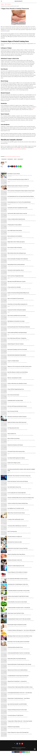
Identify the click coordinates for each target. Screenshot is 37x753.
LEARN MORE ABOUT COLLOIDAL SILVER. (15, 400)
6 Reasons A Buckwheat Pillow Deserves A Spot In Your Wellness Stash (21, 497)
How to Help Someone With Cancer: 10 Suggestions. (17, 338)
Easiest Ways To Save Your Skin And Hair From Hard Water (18, 641)
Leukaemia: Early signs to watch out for (15, 560)
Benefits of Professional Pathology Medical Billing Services (18, 292)
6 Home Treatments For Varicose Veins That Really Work (18, 732)
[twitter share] (10, 166)
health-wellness (16, 6)
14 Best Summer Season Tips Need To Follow (16, 613)
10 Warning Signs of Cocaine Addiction (15, 224)
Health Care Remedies (8, 4)
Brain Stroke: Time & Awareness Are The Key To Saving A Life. (19, 475)
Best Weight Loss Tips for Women (14, 173)
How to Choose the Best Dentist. (13, 394)
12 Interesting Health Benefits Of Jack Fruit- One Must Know (19, 652)
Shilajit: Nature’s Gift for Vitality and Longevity (16, 241)
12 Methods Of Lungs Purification (14, 726)
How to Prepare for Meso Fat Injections (15, 247)
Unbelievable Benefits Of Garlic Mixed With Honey (17, 658)
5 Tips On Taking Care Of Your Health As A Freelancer (17, 572)
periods (15, 159)
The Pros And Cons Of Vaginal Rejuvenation (16, 275)
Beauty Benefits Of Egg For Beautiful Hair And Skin (17, 624)
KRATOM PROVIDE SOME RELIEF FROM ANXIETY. (17, 355)
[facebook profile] (17, 743)
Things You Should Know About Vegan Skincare (16, 554)
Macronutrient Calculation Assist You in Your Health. (17, 349)
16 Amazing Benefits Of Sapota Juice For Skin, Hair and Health (19, 618)
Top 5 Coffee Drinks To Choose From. (14, 487)
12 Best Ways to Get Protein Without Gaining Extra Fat (17, 304)
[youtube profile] (22, 743)
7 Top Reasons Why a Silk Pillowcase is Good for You (17, 525)
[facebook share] (9, 166)
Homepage (2, 4)
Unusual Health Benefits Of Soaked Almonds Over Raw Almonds (19, 664)
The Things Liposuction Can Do (13, 427)
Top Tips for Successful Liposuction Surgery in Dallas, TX (18, 179)
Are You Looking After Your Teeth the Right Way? (17, 492)
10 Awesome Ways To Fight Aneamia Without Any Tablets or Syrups (20, 687)
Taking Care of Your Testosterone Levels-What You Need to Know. (20, 366)
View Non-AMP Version (21, 747)
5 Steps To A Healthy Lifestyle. (13, 360)
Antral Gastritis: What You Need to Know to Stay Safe (17, 213)
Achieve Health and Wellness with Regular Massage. (17, 332)
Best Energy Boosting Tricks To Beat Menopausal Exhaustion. (19, 326)
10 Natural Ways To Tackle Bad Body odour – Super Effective (19, 698)
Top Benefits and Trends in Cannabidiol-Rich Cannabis (17, 207)
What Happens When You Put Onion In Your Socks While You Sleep (20, 635)
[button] (13, 752)
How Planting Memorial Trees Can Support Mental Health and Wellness (21, 196)
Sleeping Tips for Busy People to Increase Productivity (18, 548)
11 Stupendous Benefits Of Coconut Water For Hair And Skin (18, 590)
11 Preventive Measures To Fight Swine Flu (15, 715)
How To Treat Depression (12, 531)
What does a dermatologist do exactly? (14, 377)
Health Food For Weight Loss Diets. (14, 462)
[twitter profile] (15, 743)
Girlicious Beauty (18, 1)
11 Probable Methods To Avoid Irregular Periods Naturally (18, 675)
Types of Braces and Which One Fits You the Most (17, 315)
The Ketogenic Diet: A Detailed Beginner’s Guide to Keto (18, 584)
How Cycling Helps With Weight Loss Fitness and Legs (17, 578)
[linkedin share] (16, 166)
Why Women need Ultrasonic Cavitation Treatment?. (17, 416)
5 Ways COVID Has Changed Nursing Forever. (16, 389)
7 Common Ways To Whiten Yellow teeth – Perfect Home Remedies (20, 721)
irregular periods (4, 159)
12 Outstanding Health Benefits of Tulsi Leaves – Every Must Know (20, 692)
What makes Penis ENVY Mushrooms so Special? (16, 281)
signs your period (20, 159)
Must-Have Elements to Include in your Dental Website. (18, 372)
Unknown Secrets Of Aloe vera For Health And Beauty (17, 669)
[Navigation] (1, 1)
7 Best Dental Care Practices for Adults (15, 542)
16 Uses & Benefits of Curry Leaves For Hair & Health (17, 601)
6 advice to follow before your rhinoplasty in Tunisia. (17, 383)
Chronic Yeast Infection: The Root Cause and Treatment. (18, 481)
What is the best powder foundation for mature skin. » (13, 156)
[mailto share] (12, 166)
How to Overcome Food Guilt (13, 411)
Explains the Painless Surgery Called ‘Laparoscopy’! (17, 422)
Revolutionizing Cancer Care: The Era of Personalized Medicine (19, 202)
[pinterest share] (14, 166)
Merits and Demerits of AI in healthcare (15, 236)
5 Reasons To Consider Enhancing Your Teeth (16, 565)
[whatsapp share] (18, 166)
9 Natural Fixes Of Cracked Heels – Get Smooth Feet (17, 681)
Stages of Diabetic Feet (12, 433)
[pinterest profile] (20, 743)
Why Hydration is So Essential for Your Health (16, 321)
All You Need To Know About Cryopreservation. (16, 451)
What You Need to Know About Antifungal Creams (17, 253)
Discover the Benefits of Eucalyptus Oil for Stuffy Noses (18, 258)
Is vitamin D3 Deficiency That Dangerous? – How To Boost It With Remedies (21, 630)
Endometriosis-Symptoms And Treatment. (15, 444)
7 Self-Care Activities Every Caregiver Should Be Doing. (18, 503)
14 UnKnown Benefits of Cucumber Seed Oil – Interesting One (19, 607)
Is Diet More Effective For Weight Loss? (15, 536)
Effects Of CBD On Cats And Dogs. (14, 438)
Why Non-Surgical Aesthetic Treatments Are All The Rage (18, 185)
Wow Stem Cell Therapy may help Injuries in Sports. (17, 406)
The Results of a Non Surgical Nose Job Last (16, 270)
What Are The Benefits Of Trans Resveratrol (16, 298)
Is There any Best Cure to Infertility (14, 287)
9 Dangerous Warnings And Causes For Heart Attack (17, 709)
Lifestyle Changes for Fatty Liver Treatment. (16, 343)
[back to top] (35, 749)
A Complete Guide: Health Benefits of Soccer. (16, 519)
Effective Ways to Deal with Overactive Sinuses (16, 512)
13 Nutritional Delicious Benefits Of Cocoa (15, 647)
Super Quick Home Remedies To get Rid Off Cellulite (17, 704)
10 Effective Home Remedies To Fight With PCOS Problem (18, 596)
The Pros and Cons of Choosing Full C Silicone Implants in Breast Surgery (21, 190)
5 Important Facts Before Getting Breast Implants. (17, 309)
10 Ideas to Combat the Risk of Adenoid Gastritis (16, 219)
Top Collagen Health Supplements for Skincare (16, 457)
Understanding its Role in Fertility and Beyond (16, 264)
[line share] (21, 166)
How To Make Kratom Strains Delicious (15, 230)
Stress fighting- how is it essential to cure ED (16, 508)
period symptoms (10, 159)
